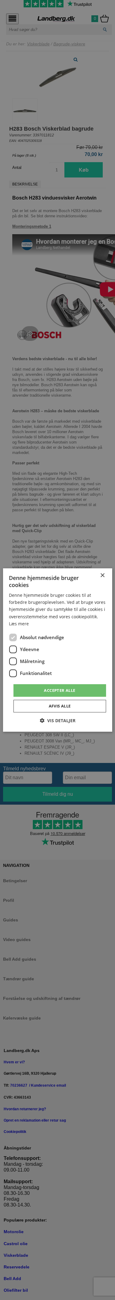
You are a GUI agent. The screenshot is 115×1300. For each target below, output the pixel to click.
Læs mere (19, 624)
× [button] (102, 575)
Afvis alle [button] (60, 706)
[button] (57, 720)
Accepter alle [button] (59, 690)
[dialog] (57, 650)
